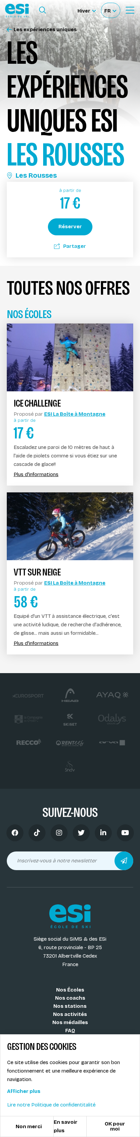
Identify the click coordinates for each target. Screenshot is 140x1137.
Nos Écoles (70, 990)
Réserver (70, 226)
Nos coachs (70, 998)
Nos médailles (70, 1022)
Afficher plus (23, 1091)
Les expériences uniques (45, 29)
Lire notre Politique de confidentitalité (51, 1105)
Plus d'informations (36, 474)
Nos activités (70, 1014)
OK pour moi (115, 1126)
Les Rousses (36, 175)
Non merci (29, 1126)
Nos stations (70, 1006)
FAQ (70, 1030)
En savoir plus (65, 1126)
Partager (74, 246)
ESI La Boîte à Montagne (74, 414)
